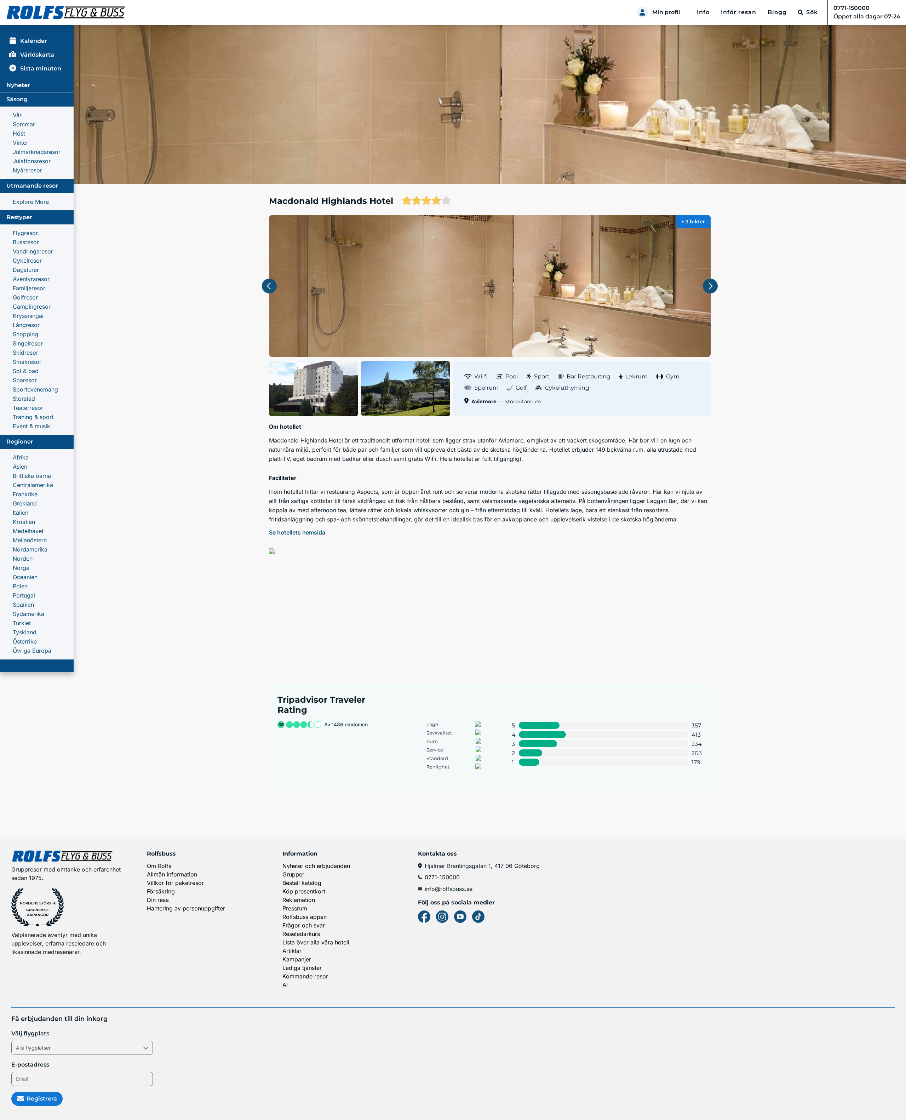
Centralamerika (33, 484)
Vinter (20, 142)
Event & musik (31, 426)
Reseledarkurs (301, 933)
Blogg (777, 12)
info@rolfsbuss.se (448, 888)
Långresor (26, 324)
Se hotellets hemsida (297, 532)
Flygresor (25, 232)
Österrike (25, 641)
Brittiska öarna (32, 475)
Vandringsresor (33, 251)
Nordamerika (30, 549)
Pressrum (294, 908)
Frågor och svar (303, 925)
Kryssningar (28, 315)
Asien (20, 466)
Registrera (42, 1098)
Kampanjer (296, 959)
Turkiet (22, 623)
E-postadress (30, 1064)
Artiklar (292, 950)
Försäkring (161, 891)
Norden (23, 558)
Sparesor (25, 380)
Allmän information (172, 874)
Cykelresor (27, 260)
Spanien (23, 604)
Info (703, 12)
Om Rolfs (159, 865)
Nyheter (18, 85)
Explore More (31, 201)
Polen (20, 586)
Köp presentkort (303, 891)
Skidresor (25, 352)
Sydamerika (28, 613)
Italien (20, 512)
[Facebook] (424, 916)
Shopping (25, 334)
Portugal (24, 595)
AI (285, 984)
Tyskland (24, 632)
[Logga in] (642, 12)
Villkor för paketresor (175, 882)
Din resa (158, 899)
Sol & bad (26, 371)
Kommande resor (305, 976)
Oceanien (25, 577)
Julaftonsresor (32, 161)
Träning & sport (33, 417)
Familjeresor (29, 288)
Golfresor (25, 297)
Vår (17, 115)
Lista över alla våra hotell (315, 942)
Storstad (24, 398)
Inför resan (738, 12)
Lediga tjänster (302, 967)
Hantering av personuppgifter (186, 908)
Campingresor (32, 306)
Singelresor (28, 343)
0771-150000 (442, 877)
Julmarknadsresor (37, 151)
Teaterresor (28, 407)
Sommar (24, 124)
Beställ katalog (301, 882)
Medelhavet (28, 531)
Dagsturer (26, 269)
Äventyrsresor (31, 278)
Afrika (21, 457)
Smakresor (27, 361)
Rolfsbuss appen (304, 916)
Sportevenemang (35, 389)
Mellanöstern (30, 540)
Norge (21, 567)
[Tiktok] (478, 916)
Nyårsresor (27, 170)
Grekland (25, 503)
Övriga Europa (32, 650)
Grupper (293, 874)
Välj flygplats (30, 1033)
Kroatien (24, 521)
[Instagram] (442, 916)
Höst (19, 133)
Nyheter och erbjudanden (316, 865)
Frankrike (25, 494)
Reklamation (298, 899)
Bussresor (26, 242)
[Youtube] (460, 916)
